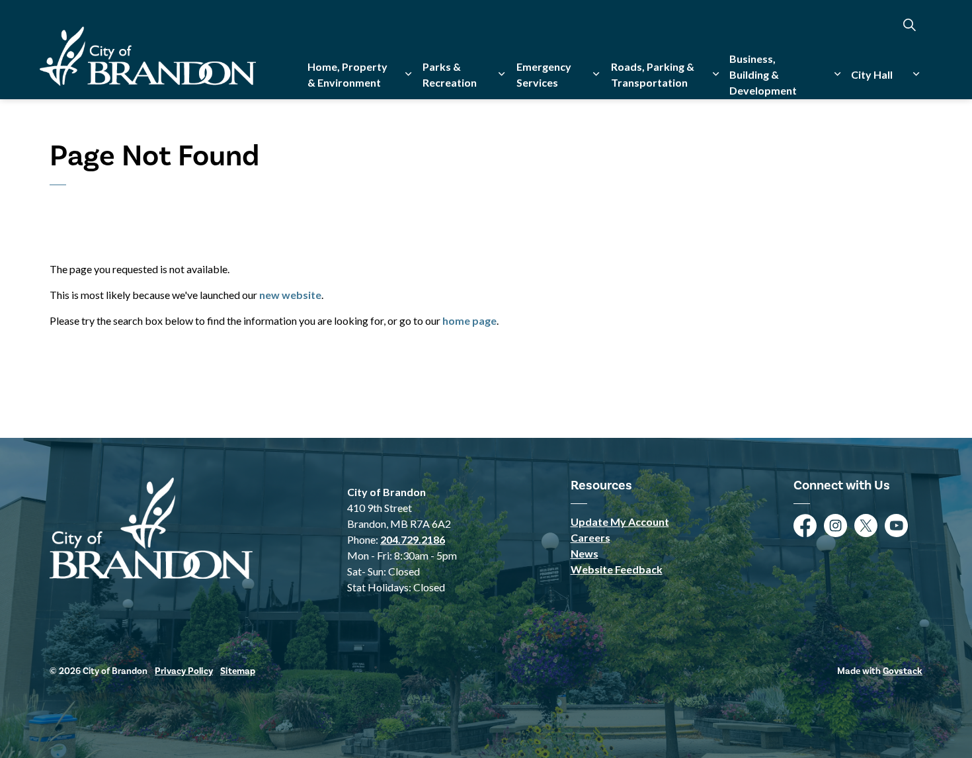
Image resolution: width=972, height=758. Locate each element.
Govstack (902, 671)
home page (469, 320)
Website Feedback (617, 569)
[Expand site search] (909, 25)
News (584, 553)
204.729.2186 (412, 539)
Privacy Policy (184, 671)
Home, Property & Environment (347, 74)
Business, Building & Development (763, 74)
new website (290, 294)
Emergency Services (543, 74)
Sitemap (237, 671)
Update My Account (620, 521)
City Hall (872, 74)
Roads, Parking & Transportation (652, 74)
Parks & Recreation (450, 74)
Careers (590, 537)
